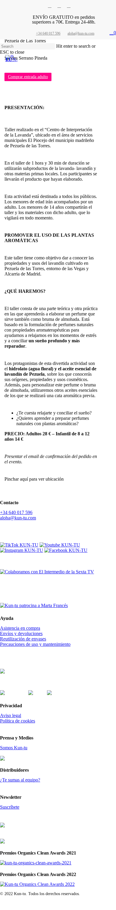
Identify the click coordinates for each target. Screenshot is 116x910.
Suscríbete (9, 807)
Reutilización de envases (23, 638)
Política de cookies (17, 720)
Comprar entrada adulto (28, 77)
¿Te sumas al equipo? (20, 779)
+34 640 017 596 (16, 512)
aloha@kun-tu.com (18, 517)
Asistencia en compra (20, 628)
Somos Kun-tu (13, 747)
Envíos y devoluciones (21, 633)
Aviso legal (10, 715)
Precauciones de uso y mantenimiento (35, 644)
